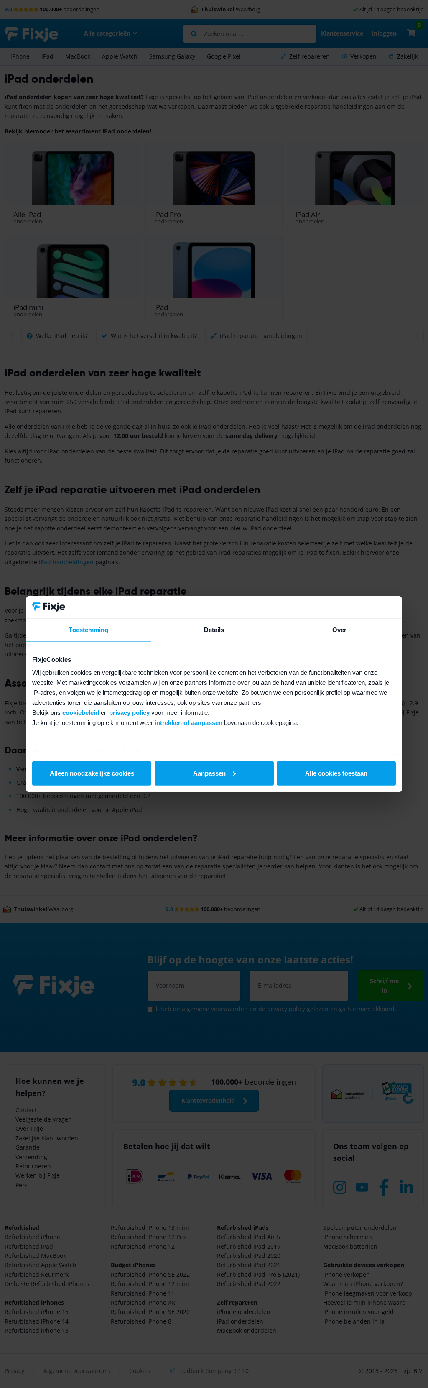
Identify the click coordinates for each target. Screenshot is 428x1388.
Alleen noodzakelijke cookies (92, 772)
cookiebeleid (80, 712)
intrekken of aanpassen (188, 722)
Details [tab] (214, 629)
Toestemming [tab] (88, 629)
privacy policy (129, 712)
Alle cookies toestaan (336, 772)
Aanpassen (209, 772)
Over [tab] (339, 629)
